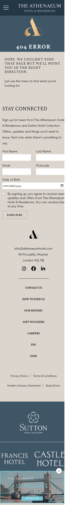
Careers (33, 333)
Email (6, 165)
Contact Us (33, 287)
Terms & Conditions (45, 376)
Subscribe (15, 215)
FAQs (33, 356)
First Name (9, 151)
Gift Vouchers (33, 322)
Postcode (42, 165)
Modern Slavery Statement (24, 385)
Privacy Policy (19, 376)
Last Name (43, 151)
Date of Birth (11, 179)
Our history (33, 310)
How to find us (33, 299)
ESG (33, 344)
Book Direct (53, 385)
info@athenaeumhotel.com (33, 248)
